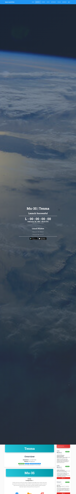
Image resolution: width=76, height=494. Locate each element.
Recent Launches (61, 446)
